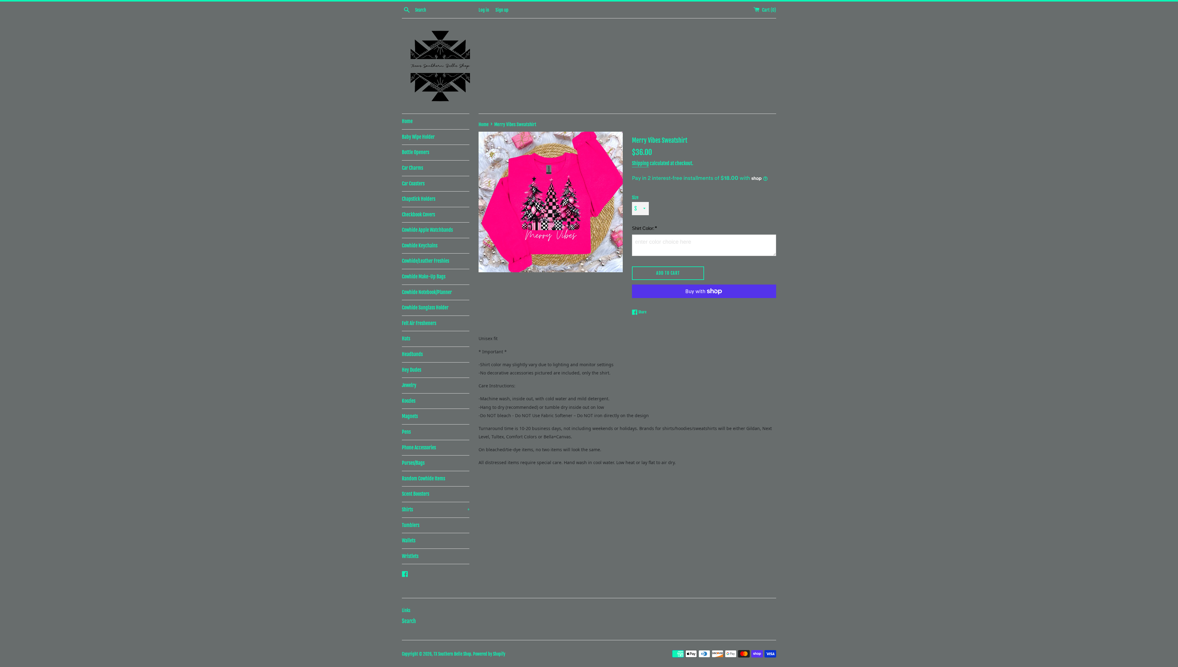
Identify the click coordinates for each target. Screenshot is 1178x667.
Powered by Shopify (489, 654)
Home (407, 121)
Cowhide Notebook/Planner (427, 292)
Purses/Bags (413, 463)
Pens (406, 432)
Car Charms (412, 168)
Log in (484, 10)
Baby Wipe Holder (418, 137)
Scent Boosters (415, 494)
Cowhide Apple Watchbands (427, 230)
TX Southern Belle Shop (452, 654)
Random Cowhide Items (423, 478)
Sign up (501, 10)
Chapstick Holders (418, 199)
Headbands (412, 354)
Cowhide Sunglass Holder (425, 307)
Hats (406, 338)
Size (635, 197)
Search (409, 621)
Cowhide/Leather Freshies (425, 261)
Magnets (410, 416)
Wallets (408, 540)
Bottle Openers (415, 152)
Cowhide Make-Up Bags (423, 276)
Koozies (408, 401)
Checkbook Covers (418, 214)
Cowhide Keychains (419, 245)
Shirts (435, 509)
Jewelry (409, 385)
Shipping (640, 163)
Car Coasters (413, 183)
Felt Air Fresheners (419, 323)
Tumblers (410, 525)
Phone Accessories (419, 447)
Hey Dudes (411, 370)
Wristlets (410, 556)
